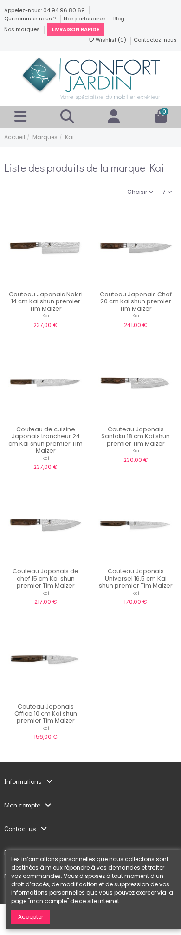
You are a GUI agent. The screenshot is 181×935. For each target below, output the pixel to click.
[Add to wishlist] (34, 283)
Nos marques (22, 29)
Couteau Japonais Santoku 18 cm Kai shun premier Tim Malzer (135, 436)
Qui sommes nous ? (31, 18)
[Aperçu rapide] (57, 283)
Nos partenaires (85, 18)
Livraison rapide (75, 29)
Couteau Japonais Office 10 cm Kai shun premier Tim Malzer (45, 714)
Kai (45, 316)
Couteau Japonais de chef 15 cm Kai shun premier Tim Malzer (45, 578)
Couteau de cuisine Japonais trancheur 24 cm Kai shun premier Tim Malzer (45, 440)
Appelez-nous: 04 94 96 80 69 (45, 10)
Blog (119, 18)
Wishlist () (111, 40)
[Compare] (45, 283)
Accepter (30, 917)
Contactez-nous (155, 40)
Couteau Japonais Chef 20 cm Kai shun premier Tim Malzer (136, 301)
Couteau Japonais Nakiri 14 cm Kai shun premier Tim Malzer (46, 301)
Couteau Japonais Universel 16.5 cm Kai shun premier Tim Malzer (136, 578)
